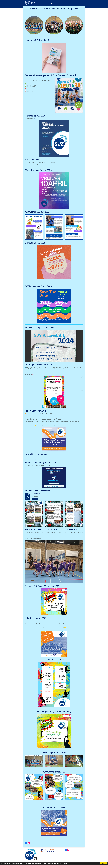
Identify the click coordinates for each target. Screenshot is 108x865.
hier (34, 118)
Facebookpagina (55, 164)
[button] (82, 377)
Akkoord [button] (103, 863)
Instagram (63, 164)
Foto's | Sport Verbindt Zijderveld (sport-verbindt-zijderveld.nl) (38, 459)
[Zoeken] (51, 4)
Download (35, 498)
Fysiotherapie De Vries (44, 853)
